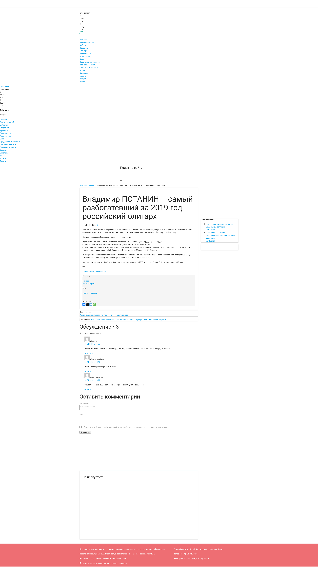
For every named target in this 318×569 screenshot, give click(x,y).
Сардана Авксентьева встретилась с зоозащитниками (104, 315)
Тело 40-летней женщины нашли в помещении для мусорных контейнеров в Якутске (128, 319)
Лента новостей (87, 42)
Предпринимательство (90, 62)
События (83, 45)
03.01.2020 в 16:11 (92, 380)
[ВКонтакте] (83, 304)
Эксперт (83, 70)
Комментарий (84, 403)
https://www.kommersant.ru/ (94, 271)
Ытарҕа (83, 76)
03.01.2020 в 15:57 (92, 362)
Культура (83, 51)
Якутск (82, 81)
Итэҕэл (83, 79)
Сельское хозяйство (89, 67)
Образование (85, 54)
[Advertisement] (139, 452)
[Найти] (121, 180)
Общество (84, 48)
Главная (83, 39)
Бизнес (83, 59)
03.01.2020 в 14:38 (92, 344)
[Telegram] (90, 304)
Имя (81, 414)
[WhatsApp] (94, 304)
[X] (87, 304)
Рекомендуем (88, 284)
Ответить (88, 353)
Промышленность (88, 65)
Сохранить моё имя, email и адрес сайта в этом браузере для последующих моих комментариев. (126, 427)
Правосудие (85, 56)
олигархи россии (89, 293)
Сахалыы (84, 73)
